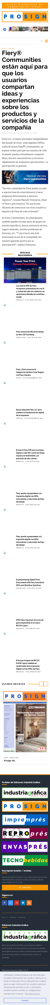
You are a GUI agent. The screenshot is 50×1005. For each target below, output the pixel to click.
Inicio (4, 48)
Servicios (22, 917)
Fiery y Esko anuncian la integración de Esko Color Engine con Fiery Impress (30, 372)
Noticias (11, 48)
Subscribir (26, 887)
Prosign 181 (9, 760)
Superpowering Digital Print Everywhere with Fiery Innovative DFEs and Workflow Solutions (30, 582)
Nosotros (12, 917)
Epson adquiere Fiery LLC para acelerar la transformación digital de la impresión (30, 412)
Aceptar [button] (25, 1000)
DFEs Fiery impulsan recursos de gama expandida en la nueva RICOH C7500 (29, 623)
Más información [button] (32, 994)
